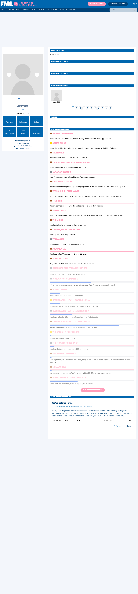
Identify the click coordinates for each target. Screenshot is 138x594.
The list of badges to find (93, 390)
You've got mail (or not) (63, 403)
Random (10, 10)
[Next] (110, 108)
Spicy (18, 10)
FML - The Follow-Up (55, 10)
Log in (135, 4)
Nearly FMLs (71, 10)
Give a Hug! (20, 113)
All (2, 10)
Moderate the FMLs (118, 4)
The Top (41, 10)
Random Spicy (29, 10)
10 (106, 108)
